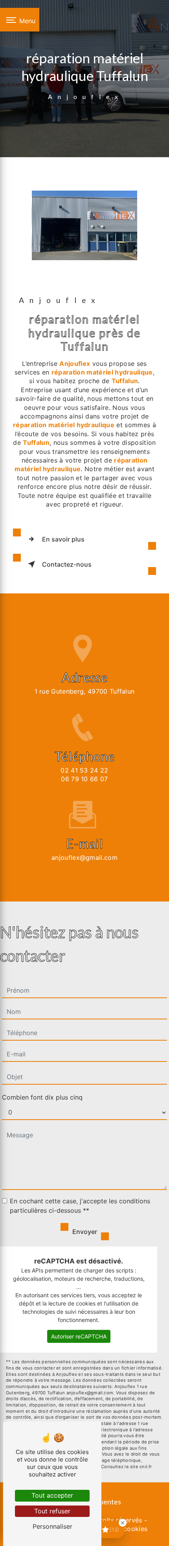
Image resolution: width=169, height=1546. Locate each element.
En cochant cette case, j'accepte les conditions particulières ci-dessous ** (80, 1205)
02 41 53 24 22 (84, 770)
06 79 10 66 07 (84, 779)
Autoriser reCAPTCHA (79, 1336)
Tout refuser (52, 1511)
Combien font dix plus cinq (42, 1097)
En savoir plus (63, 539)
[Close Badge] (123, 1523)
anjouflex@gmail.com (84, 857)
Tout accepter (52, 1495)
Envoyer (84, 1232)
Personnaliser (52, 1526)
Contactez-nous (67, 564)
